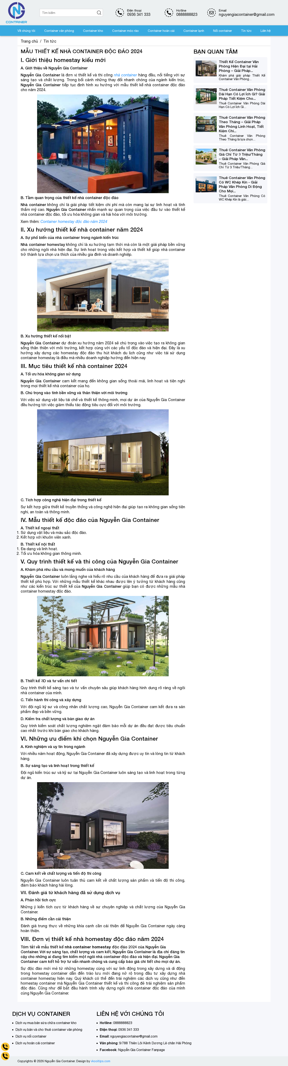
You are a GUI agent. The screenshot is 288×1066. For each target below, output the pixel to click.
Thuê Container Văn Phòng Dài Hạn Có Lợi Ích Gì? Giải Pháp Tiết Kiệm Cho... (242, 94)
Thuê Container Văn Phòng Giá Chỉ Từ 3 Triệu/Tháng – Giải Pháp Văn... (242, 154)
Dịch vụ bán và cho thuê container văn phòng (48, 1029)
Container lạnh (193, 30)
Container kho (93, 30)
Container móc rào (125, 30)
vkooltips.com (100, 1061)
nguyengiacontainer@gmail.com (133, 1036)
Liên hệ (266, 30)
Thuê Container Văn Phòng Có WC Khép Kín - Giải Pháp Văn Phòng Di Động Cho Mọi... (242, 184)
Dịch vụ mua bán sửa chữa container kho (46, 1023)
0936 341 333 (138, 14)
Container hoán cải (161, 30)
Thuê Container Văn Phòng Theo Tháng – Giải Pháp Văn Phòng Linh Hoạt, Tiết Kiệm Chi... (242, 124)
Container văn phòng (59, 30)
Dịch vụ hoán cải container (35, 1043)
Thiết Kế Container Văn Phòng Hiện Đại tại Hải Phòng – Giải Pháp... (239, 66)
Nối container (222, 30)
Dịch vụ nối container (30, 1036)
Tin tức (246, 30)
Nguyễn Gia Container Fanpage (141, 1050)
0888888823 (186, 14)
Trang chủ (29, 41)
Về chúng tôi (26, 30)
